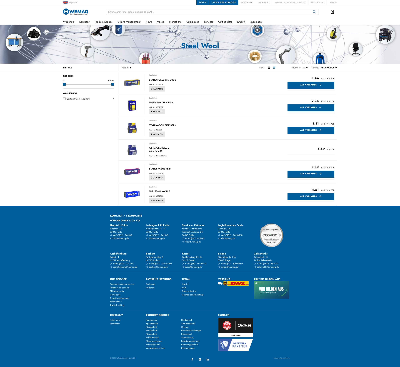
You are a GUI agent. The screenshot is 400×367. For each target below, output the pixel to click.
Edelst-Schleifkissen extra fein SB (159, 150)
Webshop (76, 28)
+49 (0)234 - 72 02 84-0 (160, 263)
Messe (160, 22)
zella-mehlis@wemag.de (267, 266)
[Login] (332, 11)
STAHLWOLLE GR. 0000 (162, 80)
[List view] (274, 68)
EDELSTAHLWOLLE (159, 191)
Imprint (333, 2)
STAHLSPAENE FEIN (160, 168)
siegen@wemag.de (229, 266)
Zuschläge (256, 22)
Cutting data (225, 22)
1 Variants (157, 111)
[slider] (64, 84)
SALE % (241, 22)
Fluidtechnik (186, 320)
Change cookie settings (193, 294)
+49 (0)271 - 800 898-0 (231, 263)
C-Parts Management (129, 22)
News (148, 22)
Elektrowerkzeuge (154, 341)
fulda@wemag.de (120, 238)
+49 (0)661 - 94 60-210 (231, 235)
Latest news (115, 320)
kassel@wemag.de (193, 266)
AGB (184, 287)
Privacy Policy (318, 2)
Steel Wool (153, 75)
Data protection (189, 291)
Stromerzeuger (188, 348)
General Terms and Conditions (290, 2)
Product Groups (103, 22)
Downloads (115, 294)
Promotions (175, 22)
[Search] (314, 12)
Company (84, 22)
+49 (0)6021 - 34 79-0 (122, 263)
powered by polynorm (282, 358)
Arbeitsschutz (187, 337)
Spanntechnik (152, 323)
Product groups (157, 315)
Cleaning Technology (93, 28)
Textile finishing (117, 305)
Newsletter (246, 2)
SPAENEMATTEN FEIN (161, 102)
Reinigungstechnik (189, 344)
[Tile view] (269, 68)
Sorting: (315, 67)
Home (65, 28)
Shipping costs (117, 291)
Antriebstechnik (188, 323)
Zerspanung (151, 320)
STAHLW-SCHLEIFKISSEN (162, 125)
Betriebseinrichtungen (191, 330)
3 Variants (157, 177)
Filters (67, 67)
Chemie (184, 327)
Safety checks (116, 301)
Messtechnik (151, 327)
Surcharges (264, 2)
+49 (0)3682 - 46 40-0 (267, 263)
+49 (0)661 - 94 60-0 (122, 235)
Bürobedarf (186, 334)
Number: (296, 67)
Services (208, 22)
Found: (125, 67)
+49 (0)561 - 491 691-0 (195, 263)
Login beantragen (224, 2)
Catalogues (192, 22)
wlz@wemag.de (227, 238)
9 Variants (157, 88)
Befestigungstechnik (190, 341)
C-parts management (119, 298)
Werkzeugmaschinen (155, 348)
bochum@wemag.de (158, 266)
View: (262, 67)
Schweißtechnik (153, 344)
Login (202, 2)
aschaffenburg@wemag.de (124, 266)
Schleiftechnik (152, 337)
